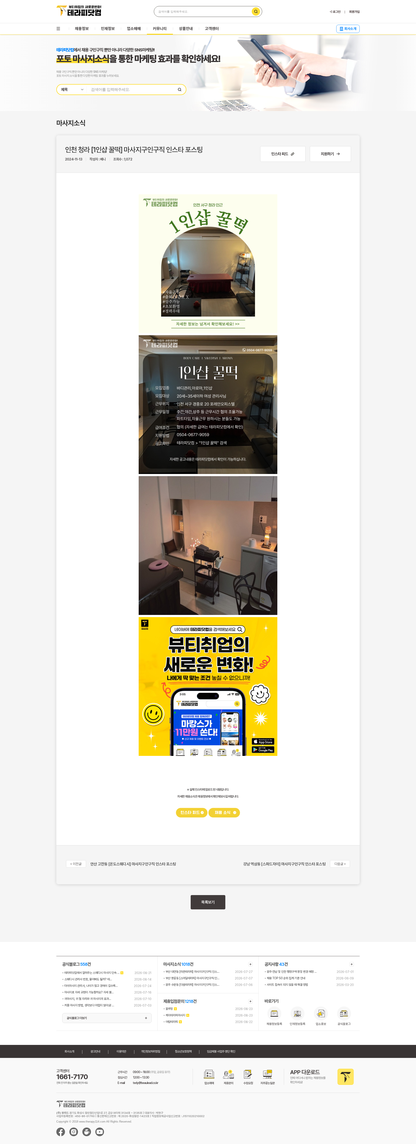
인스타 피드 (279, 154)
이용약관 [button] (121, 1051)
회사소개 (350, 29)
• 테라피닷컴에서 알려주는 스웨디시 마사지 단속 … (90, 972)
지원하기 (327, 154)
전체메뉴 (58, 29)
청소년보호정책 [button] (183, 1051)
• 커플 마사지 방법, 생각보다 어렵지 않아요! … (88, 1005)
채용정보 (82, 28)
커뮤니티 (160, 28)
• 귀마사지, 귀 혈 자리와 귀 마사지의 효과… (86, 998)
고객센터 (212, 28)
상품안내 (186, 28)
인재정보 (108, 28)
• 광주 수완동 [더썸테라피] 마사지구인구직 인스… (191, 984)
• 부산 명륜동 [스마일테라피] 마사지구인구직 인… (191, 978)
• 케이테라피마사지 (174, 1015)
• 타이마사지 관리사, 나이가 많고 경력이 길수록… (90, 985)
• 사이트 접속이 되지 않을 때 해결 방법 (286, 984)
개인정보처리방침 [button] (150, 1051)
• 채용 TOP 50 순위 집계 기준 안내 (285, 978)
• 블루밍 (168, 1008)
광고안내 (95, 1051)
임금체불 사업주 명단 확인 (221, 1051)
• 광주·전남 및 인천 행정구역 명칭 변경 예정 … (291, 971)
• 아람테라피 (170, 1021)
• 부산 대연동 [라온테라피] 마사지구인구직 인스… (191, 971)
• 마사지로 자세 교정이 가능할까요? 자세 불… (88, 992)
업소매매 (134, 28)
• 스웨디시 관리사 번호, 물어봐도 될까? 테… (87, 979)
